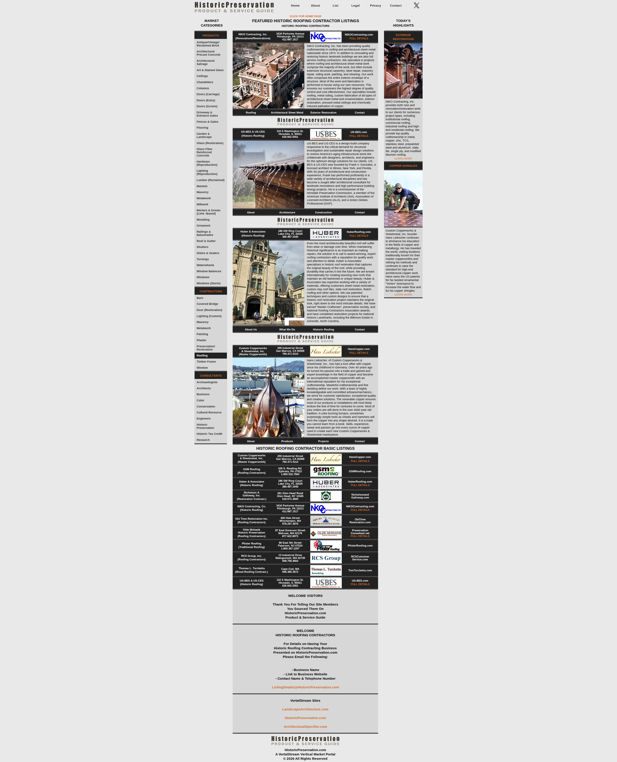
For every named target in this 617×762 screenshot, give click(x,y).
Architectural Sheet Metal (287, 112)
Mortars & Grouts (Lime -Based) (208, 212)
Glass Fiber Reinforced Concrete (204, 152)
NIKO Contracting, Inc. (252, 34)
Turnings (203, 259)
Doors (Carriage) (208, 94)
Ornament (203, 225)
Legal (355, 5)
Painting (202, 334)
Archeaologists (207, 382)
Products (287, 441)
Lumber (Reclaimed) (210, 180)
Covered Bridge (207, 304)
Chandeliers (205, 82)
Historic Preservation (205, 426)
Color (200, 400)
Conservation (206, 406)
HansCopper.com (359, 349)
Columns (203, 88)
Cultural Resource (209, 412)
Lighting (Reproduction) (207, 172)
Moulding (203, 219)
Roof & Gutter (206, 241)
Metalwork (204, 198)
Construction (323, 212)
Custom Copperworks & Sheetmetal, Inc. (253, 350)
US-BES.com (359, 132)
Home (295, 5)
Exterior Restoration (323, 112)
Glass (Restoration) (210, 143)
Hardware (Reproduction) (207, 163)
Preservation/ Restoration (206, 348)
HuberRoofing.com (359, 231)
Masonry (203, 192)
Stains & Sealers (208, 253)
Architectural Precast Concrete (208, 53)
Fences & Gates (207, 121)
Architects (204, 388)
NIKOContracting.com (359, 34)
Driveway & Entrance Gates (207, 114)
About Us (251, 329)
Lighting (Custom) (209, 316)
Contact (396, 5)
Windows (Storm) (208, 283)
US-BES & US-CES (253, 131)
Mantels (202, 186)
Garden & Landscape (204, 135)
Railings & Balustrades (205, 233)
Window (202, 367)
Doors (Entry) (206, 100)
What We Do (287, 329)
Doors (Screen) (207, 106)
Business (203, 394)
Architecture (287, 212)
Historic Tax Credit (209, 433)
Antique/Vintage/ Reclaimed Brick (208, 44)
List (335, 5)
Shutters (202, 247)
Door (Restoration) (209, 310)
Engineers (204, 418)
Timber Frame (206, 361)
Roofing (202, 355)
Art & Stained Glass (210, 70)
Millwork (202, 204)
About (315, 5)
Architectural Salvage (206, 62)
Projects (323, 441)
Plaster (201, 340)
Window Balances (209, 271)
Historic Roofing (323, 329)
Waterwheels (205, 265)
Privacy (375, 5)
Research (203, 440)
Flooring (202, 127)
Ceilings (202, 76)
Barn (200, 298)
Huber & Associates (252, 231)
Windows (203, 277)
